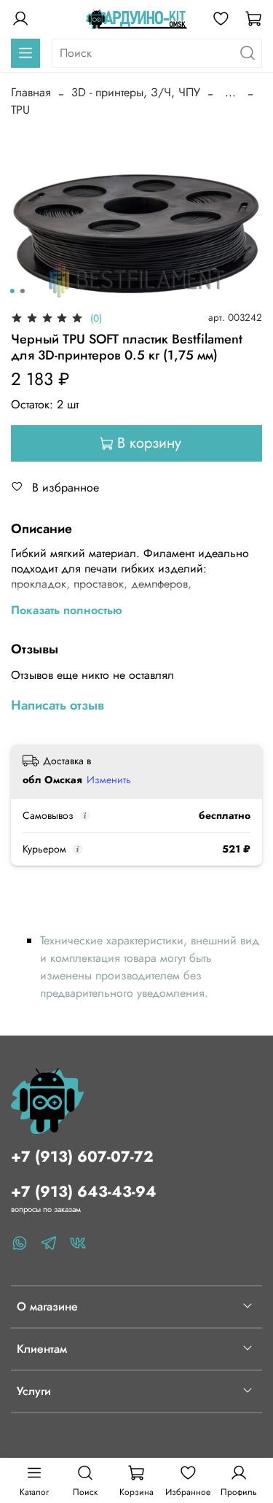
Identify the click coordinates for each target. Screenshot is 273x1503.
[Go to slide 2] (22, 291)
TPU (20, 109)
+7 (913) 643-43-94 (84, 1192)
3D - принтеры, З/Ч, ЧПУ (135, 92)
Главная (31, 92)
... (230, 92)
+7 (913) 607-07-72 (82, 1157)
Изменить (109, 779)
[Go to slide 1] (11, 291)
